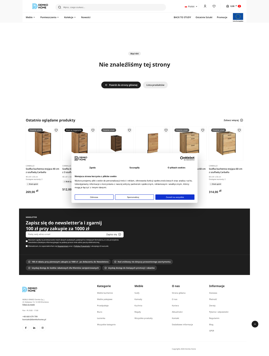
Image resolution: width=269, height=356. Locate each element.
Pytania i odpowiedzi (219, 311)
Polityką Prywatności (82, 246)
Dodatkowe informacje (182, 324)
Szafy (136, 293)
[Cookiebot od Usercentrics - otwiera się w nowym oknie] (182, 158)
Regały (137, 311)
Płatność (213, 299)
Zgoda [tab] (92, 167)
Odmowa (94, 197)
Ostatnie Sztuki (204, 17)
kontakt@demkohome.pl (34, 319)
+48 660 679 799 (30, 316)
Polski (191, 6)
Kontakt (175, 318)
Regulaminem (63, 246)
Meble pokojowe (104, 299)
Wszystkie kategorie (106, 324)
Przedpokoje (103, 305)
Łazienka (101, 318)
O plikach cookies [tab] (176, 167)
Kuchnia (138, 305)
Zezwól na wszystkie (175, 197)
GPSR (211, 330)
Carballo (30, 166)
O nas (174, 299)
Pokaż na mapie (28, 304)
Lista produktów (155, 85)
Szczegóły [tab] (134, 167)
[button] (56, 130)
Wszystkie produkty (143, 318)
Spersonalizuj (133, 197)
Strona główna (178, 293)
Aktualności (177, 311)
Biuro (99, 311)
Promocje (222, 17)
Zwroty (212, 305)
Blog (211, 324)
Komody (138, 299)
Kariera (175, 305)
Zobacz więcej (231, 120)
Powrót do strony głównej (123, 85)
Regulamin (214, 318)
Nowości (86, 17)
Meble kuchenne (105, 293)
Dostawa (213, 293)
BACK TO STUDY (182, 17)
